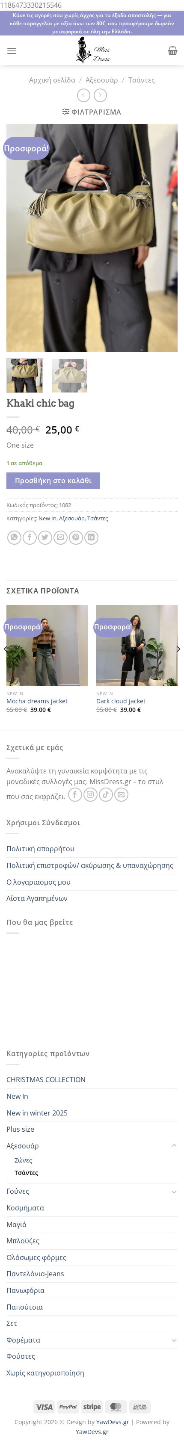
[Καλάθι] (173, 50)
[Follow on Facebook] (75, 795)
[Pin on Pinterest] (76, 538)
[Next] (178, 666)
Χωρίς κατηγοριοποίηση (45, 1373)
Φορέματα (23, 1340)
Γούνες (17, 1191)
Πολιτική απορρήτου (40, 848)
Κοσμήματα (25, 1208)
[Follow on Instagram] (90, 795)
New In (47, 518)
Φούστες (20, 1356)
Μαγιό (16, 1224)
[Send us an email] (121, 795)
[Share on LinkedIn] (91, 538)
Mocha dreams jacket (37, 701)
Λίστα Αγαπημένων (37, 898)
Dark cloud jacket (120, 701)
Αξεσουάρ (102, 80)
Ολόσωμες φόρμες (36, 1257)
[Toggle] (174, 1146)
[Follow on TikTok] (106, 795)
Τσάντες (141, 80)
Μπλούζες (22, 1240)
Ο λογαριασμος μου (38, 882)
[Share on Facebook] (30, 538)
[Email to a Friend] (60, 538)
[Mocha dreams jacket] (47, 645)
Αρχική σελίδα (52, 80)
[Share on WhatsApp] (14, 538)
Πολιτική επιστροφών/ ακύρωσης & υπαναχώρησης (89, 865)
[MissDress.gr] (92, 50)
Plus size (20, 1129)
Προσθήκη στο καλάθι (53, 480)
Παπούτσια (24, 1307)
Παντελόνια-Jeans (35, 1273)
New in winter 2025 (37, 1113)
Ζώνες (23, 1160)
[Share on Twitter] (45, 538)
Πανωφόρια (25, 1290)
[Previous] (6, 666)
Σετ (11, 1323)
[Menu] (11, 50)
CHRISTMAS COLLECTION (46, 1079)
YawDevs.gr (112, 1422)
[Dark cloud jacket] (137, 645)
